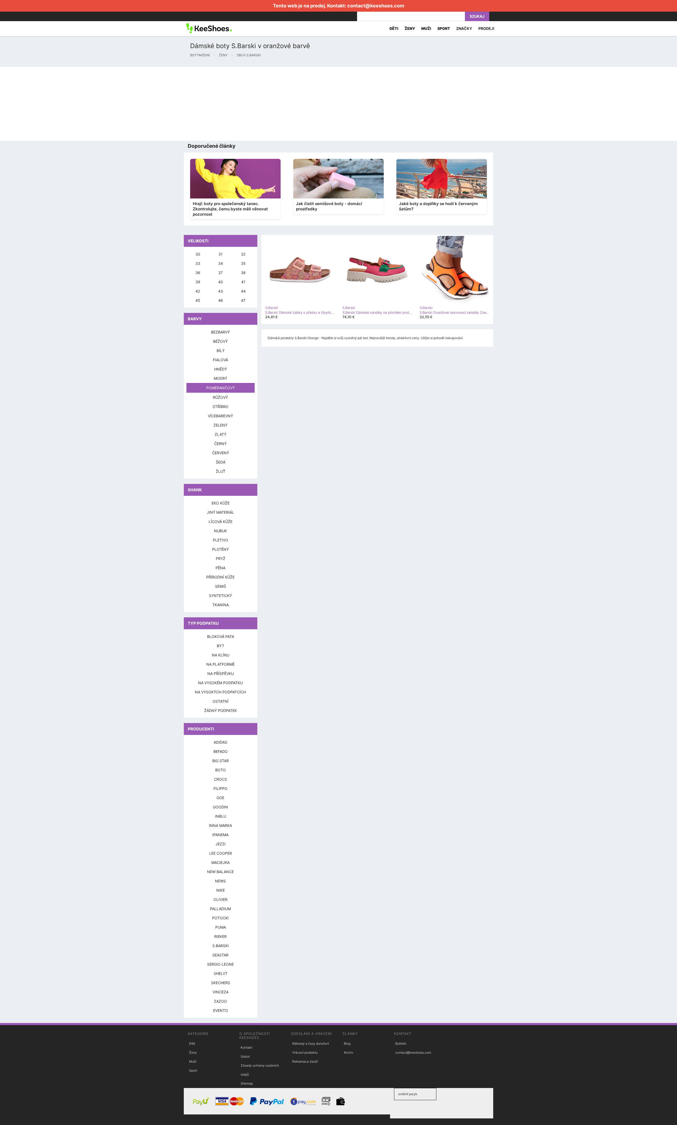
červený (220, 453)
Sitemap (247, 1083)
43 (220, 291)
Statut (245, 1056)
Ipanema (220, 834)
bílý (221, 350)
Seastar (220, 955)
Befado (220, 751)
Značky (464, 28)
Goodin (220, 807)
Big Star (220, 760)
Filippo (220, 788)
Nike (220, 890)
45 (197, 300)
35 (243, 263)
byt (220, 645)
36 (197, 272)
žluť (220, 471)
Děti (192, 1043)
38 (243, 272)
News (220, 881)
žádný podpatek (220, 710)
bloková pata (220, 636)
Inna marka (220, 825)
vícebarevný (220, 416)
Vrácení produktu (305, 1052)
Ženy (193, 1052)
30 (197, 254)
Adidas (220, 742)
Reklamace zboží (305, 1061)
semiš (220, 586)
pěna (220, 568)
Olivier (220, 899)
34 (220, 263)
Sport (193, 1070)
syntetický (220, 595)
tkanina (220, 605)
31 (220, 254)
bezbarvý (220, 332)
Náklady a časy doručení (310, 1043)
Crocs (220, 779)
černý (220, 443)
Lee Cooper (220, 853)
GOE (220, 797)
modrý (220, 378)
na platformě (220, 664)
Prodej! (486, 28)
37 (220, 272)
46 (220, 300)
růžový (220, 397)
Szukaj (477, 16)
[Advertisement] (158, 104)
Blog (347, 1043)
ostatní (220, 701)
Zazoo (220, 1001)
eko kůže (221, 503)
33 (197, 263)
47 (243, 300)
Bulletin (400, 1043)
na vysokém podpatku (220, 682)
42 (197, 291)
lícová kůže (220, 521)
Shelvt (220, 973)
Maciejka (220, 862)
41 (243, 282)
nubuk (220, 531)
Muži (192, 1061)
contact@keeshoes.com (375, 5)
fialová (220, 360)
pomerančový (220, 388)
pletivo (220, 540)
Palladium (220, 908)
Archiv (348, 1052)
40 (220, 282)
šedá (220, 462)
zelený (220, 425)
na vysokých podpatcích (220, 692)
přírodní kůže (220, 577)
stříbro (220, 406)
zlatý (220, 434)
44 (243, 291)
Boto (220, 770)
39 (197, 282)
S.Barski (220, 945)
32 (243, 254)
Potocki (220, 918)
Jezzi (221, 844)
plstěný (220, 549)
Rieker (220, 936)
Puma (220, 927)
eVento (220, 1010)
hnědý (220, 369)
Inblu (220, 816)
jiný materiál (220, 512)
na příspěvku (220, 673)
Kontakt (246, 1047)
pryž (220, 558)
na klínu (220, 655)
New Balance (220, 871)
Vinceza (220, 992)
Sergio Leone (220, 964)
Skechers (220, 982)
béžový (220, 341)
